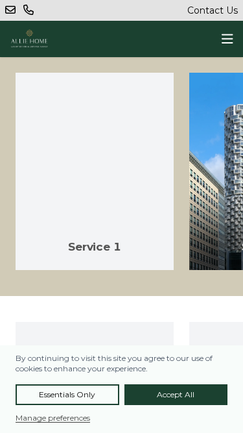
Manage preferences (53, 418)
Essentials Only (67, 394)
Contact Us (212, 10)
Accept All (175, 394)
